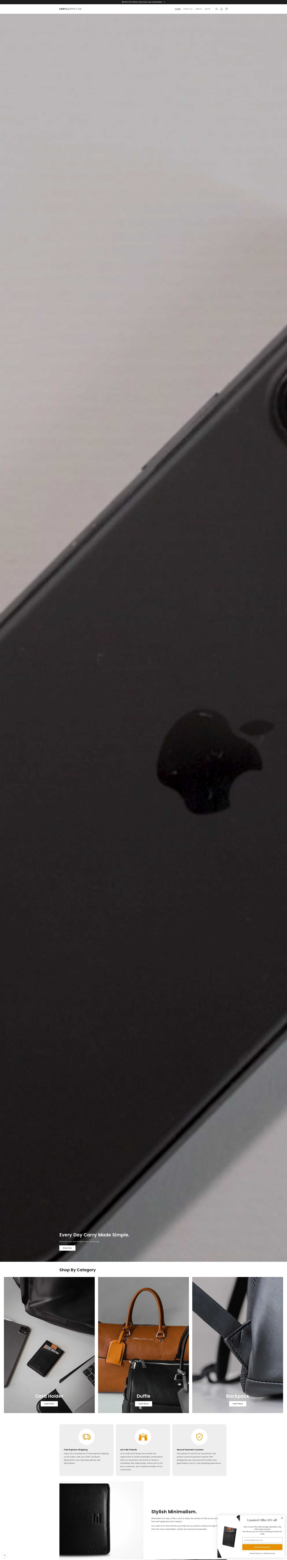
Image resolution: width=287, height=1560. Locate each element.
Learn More (49, 1403)
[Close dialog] (282, 1518)
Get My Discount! (262, 1547)
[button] (216, 8)
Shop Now (67, 1248)
